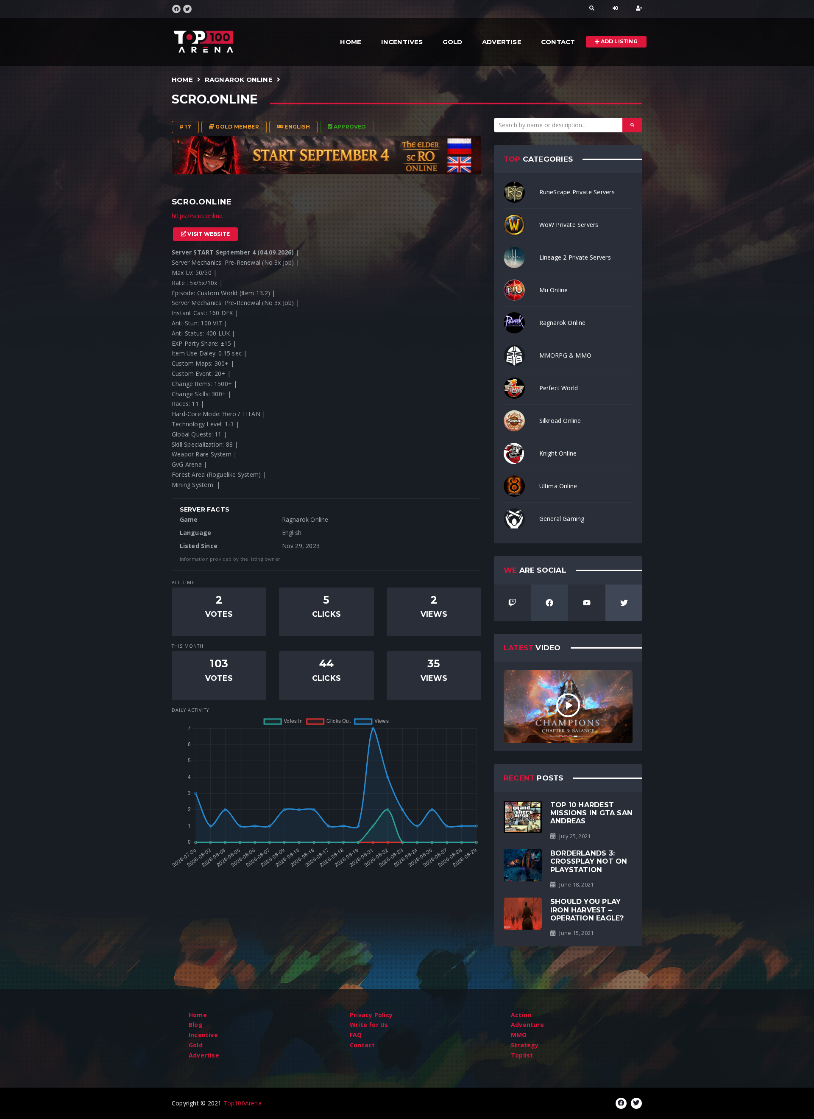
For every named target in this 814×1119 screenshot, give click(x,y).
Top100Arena (242, 1103)
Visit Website (208, 234)
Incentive (203, 1035)
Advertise (501, 42)
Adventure (527, 1025)
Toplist (522, 1055)
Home (350, 42)
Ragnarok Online (239, 80)
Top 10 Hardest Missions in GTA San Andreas (591, 812)
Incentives (402, 42)
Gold (453, 42)
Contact (558, 42)
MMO (519, 1035)
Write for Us (369, 1025)
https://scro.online (197, 216)
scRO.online (215, 99)
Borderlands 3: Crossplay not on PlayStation (588, 861)
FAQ (356, 1035)
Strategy (525, 1045)
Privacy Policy (371, 1015)
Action (521, 1015)
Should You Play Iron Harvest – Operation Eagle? (587, 909)
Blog (196, 1025)
